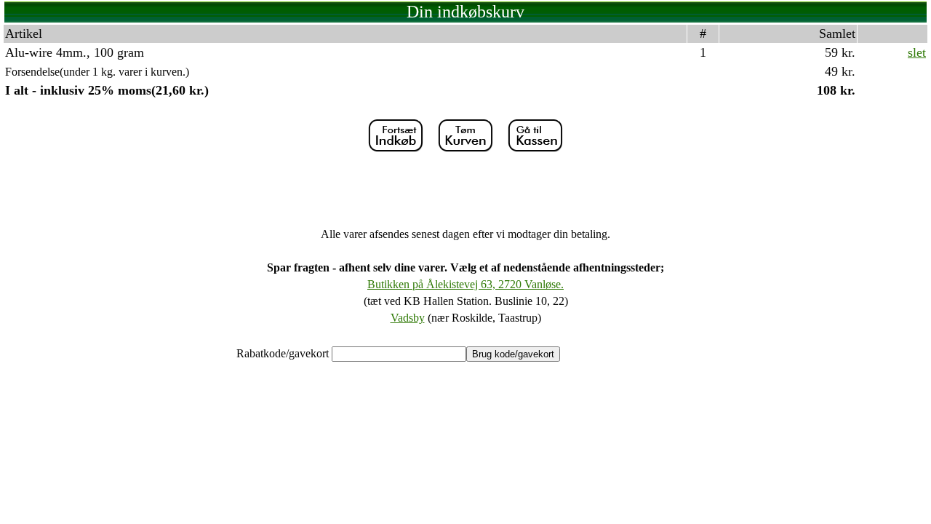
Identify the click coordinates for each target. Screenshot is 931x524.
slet (917, 52)
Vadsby (408, 317)
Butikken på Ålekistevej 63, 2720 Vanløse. (465, 284)
